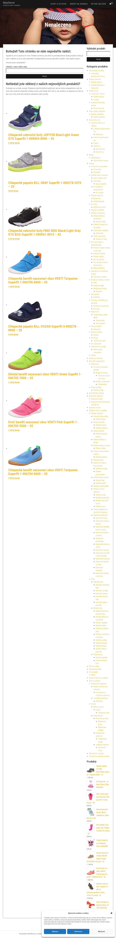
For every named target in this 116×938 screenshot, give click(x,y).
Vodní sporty (98, 716)
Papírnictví (95, 312)
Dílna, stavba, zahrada (97, 111)
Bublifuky (96, 297)
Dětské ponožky (101, 469)
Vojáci (93, 355)
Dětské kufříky (98, 390)
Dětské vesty (100, 506)
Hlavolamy (99, 134)
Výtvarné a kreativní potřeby (99, 756)
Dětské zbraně (98, 201)
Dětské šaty (100, 480)
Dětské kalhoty (96, 82)
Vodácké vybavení (102, 745)
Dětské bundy (101, 495)
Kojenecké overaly (102, 550)
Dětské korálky (98, 286)
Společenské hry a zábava (98, 678)
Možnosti (101, 932)
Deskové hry (100, 149)
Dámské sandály (102, 591)
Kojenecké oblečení (96, 396)
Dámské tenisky (101, 594)
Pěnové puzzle (98, 108)
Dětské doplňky (99, 422)
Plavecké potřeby (95, 669)
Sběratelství (95, 158)
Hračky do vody (101, 239)
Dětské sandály (101, 640)
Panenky (96, 309)
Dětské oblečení (98, 4)
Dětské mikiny (101, 448)
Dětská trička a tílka (100, 416)
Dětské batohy (98, 97)
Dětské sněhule (101, 643)
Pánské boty (98, 654)
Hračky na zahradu (79, 4)
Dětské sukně (101, 483)
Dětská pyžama (101, 457)
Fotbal (98, 710)
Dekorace (96, 329)
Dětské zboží (93, 91)
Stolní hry (96, 146)
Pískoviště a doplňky (100, 230)
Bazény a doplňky (97, 114)
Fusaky (96, 100)
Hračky (91, 163)
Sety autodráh (101, 184)
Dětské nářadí (98, 256)
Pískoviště (99, 233)
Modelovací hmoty (100, 288)
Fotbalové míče (103, 713)
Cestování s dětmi (97, 94)
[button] (111, 913)
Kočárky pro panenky (101, 306)
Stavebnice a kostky (98, 346)
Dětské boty (97, 608)
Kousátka (96, 172)
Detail (17, 143)
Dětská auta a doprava (99, 175)
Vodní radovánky (99, 236)
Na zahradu (95, 294)
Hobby (91, 155)
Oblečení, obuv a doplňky (98, 410)
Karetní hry (100, 152)
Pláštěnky (99, 701)
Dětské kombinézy (102, 498)
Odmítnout (78, 932)
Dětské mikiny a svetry (101, 445)
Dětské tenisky (101, 646)
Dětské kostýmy (99, 253)
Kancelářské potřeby (96, 393)
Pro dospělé (93, 672)
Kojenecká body (101, 518)
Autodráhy (97, 181)
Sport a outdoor (58, 4)
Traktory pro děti (99, 341)
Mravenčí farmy (99, 76)
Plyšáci (96, 335)
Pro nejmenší (96, 344)
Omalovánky (100, 320)
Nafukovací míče (99, 207)
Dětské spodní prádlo (101, 486)
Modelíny (99, 291)
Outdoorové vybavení (98, 684)
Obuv (93, 579)
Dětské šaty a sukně (100, 477)
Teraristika (95, 73)
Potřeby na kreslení (103, 381)
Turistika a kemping (100, 698)
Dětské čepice (101, 425)
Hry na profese (98, 259)
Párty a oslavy (94, 666)
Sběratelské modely (100, 161)
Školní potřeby (96, 387)
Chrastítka (97, 169)
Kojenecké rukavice (103, 559)
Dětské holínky (101, 625)
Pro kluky (94, 338)
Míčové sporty (98, 707)
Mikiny (93, 675)
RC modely (100, 193)
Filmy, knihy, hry (94, 120)
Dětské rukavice (101, 428)
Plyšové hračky (96, 332)
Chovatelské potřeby (96, 70)
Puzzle (95, 143)
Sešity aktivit (100, 323)
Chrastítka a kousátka (99, 166)
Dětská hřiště (100, 222)
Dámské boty (98, 582)
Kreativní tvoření (101, 373)
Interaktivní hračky (100, 277)
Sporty (93, 704)
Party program (96, 326)
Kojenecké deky (97, 399)
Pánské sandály (101, 657)
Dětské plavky (98, 460)
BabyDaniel (9, 2)
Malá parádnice (99, 268)
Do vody (94, 204)
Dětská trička (100, 419)
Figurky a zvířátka (97, 210)
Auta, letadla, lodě (99, 178)
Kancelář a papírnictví (97, 361)
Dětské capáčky (101, 623)
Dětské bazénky (99, 117)
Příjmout (55, 932)
